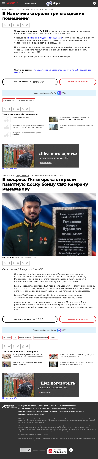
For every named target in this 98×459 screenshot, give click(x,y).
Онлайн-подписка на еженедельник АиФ (33, 408)
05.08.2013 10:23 (8, 10)
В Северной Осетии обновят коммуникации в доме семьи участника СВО (77, 356)
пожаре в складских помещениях (45, 38)
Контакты (72, 408)
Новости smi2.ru (10, 168)
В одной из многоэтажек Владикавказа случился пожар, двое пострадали (74, 118)
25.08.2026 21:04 (8, 176)
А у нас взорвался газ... (21, 117)
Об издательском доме (27, 406)
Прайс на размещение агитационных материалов (37, 411)
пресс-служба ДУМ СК (28, 257)
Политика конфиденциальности (72, 411)
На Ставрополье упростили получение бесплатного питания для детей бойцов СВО (29, 356)
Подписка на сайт (59, 408)
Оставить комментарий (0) (78, 82)
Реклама (54, 406)
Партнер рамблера (39, 450)
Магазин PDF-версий (68, 406)
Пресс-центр (43, 406)
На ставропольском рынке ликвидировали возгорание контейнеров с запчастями (29, 126)
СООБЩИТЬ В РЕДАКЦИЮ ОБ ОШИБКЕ (31, 414)
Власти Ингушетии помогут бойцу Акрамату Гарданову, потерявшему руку (76, 363)
